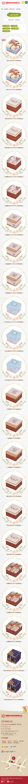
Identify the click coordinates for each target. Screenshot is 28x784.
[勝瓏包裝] (11, 716)
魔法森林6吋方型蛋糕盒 (14, 554)
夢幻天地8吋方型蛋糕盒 (14, 60)
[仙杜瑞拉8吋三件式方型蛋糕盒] (14, 337)
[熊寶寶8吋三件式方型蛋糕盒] (14, 250)
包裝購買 (6, 9)
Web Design (3, 780)
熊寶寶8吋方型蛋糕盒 (14, 438)
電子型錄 (21, 741)
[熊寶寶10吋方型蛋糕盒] (14, 395)
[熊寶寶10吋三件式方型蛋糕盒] (14, 221)
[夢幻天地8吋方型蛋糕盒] (14, 46)
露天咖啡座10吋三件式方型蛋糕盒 (14, 670)
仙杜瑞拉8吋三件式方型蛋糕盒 (14, 351)
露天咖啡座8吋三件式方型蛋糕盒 (14, 699)
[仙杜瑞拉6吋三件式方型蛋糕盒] (14, 366)
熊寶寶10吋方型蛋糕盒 (14, 409)
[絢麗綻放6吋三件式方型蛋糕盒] (14, 192)
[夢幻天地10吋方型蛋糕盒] (14, 75)
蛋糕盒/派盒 (11, 9)
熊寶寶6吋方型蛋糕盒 (14, 467)
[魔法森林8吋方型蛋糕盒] (14, 511)
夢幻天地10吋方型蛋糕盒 (14, 89)
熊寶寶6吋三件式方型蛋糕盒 (14, 293)
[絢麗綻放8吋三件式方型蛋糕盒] (14, 163)
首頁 (2, 9)
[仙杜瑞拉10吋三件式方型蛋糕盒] (14, 308)
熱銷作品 (16, 741)
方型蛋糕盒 (17, 9)
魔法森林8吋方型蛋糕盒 (14, 525)
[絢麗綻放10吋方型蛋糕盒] (14, 569)
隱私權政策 (16, 742)
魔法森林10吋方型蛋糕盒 (14, 496)
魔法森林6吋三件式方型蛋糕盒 (14, 147)
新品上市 (10, 741)
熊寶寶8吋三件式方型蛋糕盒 (14, 264)
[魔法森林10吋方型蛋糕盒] (14, 482)
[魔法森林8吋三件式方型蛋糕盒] (14, 104)
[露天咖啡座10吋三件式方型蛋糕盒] (14, 656)
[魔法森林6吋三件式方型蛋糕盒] (14, 134)
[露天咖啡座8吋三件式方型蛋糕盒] (14, 685)
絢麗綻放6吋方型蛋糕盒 (14, 641)
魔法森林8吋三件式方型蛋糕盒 (14, 118)
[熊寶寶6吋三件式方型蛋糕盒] (14, 279)
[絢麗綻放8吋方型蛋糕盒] (14, 598)
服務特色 (4, 741)
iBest (8, 780)
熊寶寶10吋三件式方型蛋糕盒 (14, 235)
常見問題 (4, 742)
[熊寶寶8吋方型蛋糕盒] (14, 424)
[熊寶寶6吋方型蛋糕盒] (14, 453)
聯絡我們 (10, 742)
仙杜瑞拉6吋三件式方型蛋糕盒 (14, 380)
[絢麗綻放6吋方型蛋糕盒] (14, 627)
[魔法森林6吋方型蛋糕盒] (14, 540)
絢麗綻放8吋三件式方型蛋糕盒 (14, 176)
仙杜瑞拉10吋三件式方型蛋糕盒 (14, 322)
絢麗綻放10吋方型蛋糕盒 (14, 583)
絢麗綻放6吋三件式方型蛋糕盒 (14, 205)
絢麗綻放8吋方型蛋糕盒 (14, 612)
